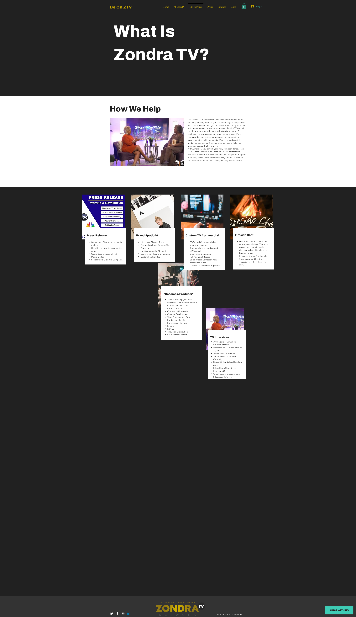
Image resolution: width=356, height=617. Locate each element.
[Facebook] (117, 613)
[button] (243, 6)
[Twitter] (111, 613)
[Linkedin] (129, 613)
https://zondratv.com (223, 376)
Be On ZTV (121, 7)
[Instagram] (123, 613)
